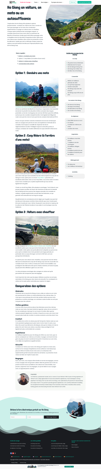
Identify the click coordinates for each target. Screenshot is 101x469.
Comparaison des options (26, 63)
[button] (31, 2)
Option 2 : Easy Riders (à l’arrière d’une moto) (32, 58)
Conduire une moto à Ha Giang (24, 107)
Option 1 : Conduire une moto (26, 56)
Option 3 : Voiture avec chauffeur (28, 61)
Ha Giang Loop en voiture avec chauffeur (39, 246)
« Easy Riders (40, 177)
